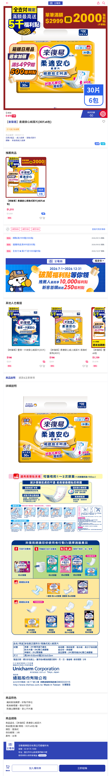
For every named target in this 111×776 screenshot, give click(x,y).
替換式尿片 (31, 138)
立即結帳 (82, 768)
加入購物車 (35, 768)
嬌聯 (7, 140)
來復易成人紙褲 (18, 140)
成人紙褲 (20, 138)
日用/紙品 (10, 138)
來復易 (12, 122)
